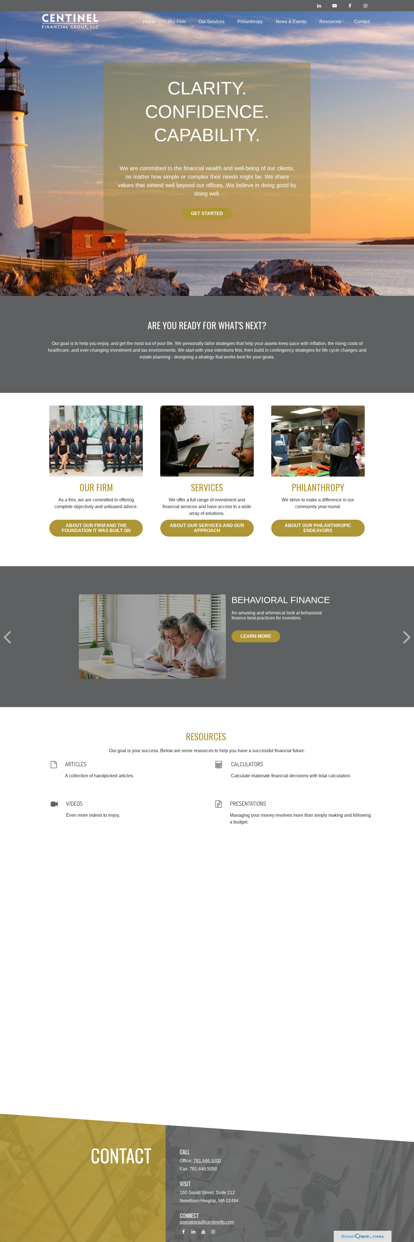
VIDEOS (74, 803)
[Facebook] (350, 5)
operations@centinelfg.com (207, 1222)
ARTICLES (75, 764)
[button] (149, 21)
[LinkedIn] (319, 5)
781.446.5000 (207, 1160)
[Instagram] (365, 5)
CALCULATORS (247, 764)
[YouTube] (334, 5)
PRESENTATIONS (248, 803)
